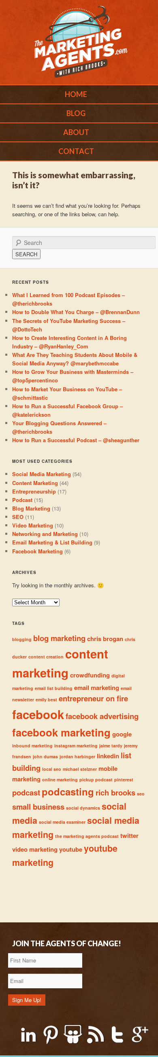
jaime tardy (110, 746)
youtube (70, 849)
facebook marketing (61, 732)
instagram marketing (76, 746)
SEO (17, 517)
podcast (26, 792)
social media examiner (62, 822)
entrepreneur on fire (93, 698)
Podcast (22, 500)
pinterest (123, 779)
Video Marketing (32, 525)
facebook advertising (102, 716)
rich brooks (115, 792)
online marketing (60, 779)
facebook (38, 714)
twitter (129, 835)
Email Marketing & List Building (52, 542)
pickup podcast (96, 779)
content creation (46, 657)
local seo (51, 769)
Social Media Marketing (41, 474)
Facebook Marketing (37, 551)
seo (141, 794)
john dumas (45, 756)
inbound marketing (32, 746)
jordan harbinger (77, 756)
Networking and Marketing (45, 534)
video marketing (35, 849)
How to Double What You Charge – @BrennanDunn (76, 312)
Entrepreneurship (34, 491)
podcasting (68, 791)
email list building (54, 688)
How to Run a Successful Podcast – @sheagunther (75, 440)
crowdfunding (90, 675)
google (122, 734)
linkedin (108, 755)
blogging (22, 639)
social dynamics (83, 808)
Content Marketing (35, 483)
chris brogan (105, 638)
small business (38, 806)
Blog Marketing (31, 508)
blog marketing (59, 638)
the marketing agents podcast (87, 836)
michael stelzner (80, 769)
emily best (46, 699)
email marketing (96, 687)
